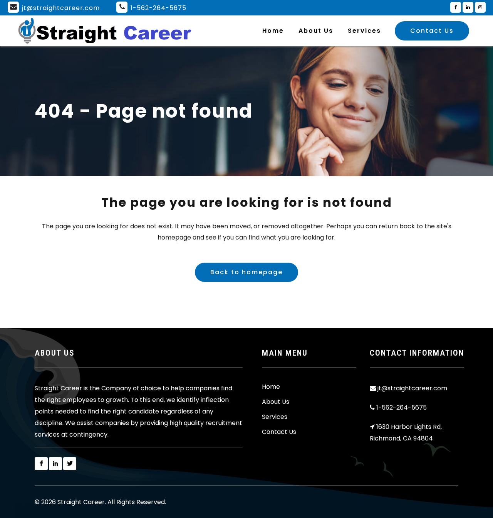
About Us (275, 402)
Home (271, 387)
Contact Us (432, 30)
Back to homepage (246, 272)
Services (274, 417)
